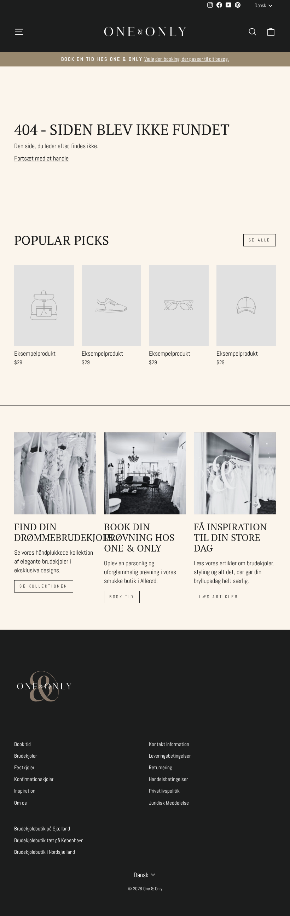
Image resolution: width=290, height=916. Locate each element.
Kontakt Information (169, 744)
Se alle (260, 240)
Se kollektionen (43, 586)
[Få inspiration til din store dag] (235, 473)
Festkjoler (24, 767)
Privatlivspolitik (164, 790)
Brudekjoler (25, 755)
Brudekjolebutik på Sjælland (42, 828)
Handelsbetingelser (168, 779)
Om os (20, 802)
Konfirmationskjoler (33, 779)
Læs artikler (218, 597)
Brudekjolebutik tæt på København (48, 840)
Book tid (121, 597)
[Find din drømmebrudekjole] (55, 473)
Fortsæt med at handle (41, 158)
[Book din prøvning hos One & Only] (145, 473)
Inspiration (24, 790)
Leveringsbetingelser (170, 755)
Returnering (160, 767)
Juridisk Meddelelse (169, 802)
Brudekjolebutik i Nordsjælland (44, 852)
